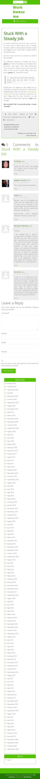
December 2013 (12, 585)
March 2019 (11, 415)
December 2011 (12, 662)
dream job (6, 117)
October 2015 (12, 515)
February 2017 (12, 470)
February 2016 (12, 502)
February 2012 (12, 656)
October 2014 (12, 553)
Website (4, 352)
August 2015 (11, 521)
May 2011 (10, 685)
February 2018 (12, 447)
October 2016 (12, 476)
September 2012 (13, 634)
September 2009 (13, 749)
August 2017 (11, 457)
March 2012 (11, 653)
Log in (9, 760)
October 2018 (12, 425)
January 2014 (11, 582)
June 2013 (10, 605)
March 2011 (11, 691)
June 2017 (10, 460)
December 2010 (12, 701)
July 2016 (10, 486)
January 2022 (11, 383)
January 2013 (11, 621)
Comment (4, 313)
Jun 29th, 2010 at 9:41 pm (21, 197)
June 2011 (10, 682)
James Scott (20, 180)
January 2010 (11, 736)
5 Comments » (10, 120)
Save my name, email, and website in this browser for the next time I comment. (20, 364)
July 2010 (10, 717)
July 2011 (10, 679)
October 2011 (12, 669)
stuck (24, 117)
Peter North (12, 114)
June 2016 (10, 489)
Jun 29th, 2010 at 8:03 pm (21, 182)
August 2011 (11, 675)
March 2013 (11, 614)
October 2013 (12, 592)
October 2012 (12, 630)
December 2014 (12, 547)
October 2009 (12, 746)
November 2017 (12, 451)
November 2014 (12, 550)
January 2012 (11, 659)
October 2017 (12, 454)
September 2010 (13, 711)
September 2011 (13, 672)
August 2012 (11, 637)
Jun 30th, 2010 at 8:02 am (21, 274)
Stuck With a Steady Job (20, 151)
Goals (33, 117)
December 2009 (12, 739)
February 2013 (12, 618)
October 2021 (12, 387)
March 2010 (11, 730)
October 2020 (12, 399)
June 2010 (10, 720)
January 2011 (11, 698)
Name (3, 333)
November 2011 (12, 666)
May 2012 (10, 646)
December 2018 (12, 419)
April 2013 (10, 611)
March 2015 (11, 537)
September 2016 (13, 480)
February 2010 (12, 733)
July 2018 (10, 435)
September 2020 (13, 403)
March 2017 (11, 467)
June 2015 (10, 528)
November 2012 (12, 627)
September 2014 (13, 557)
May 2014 (10, 569)
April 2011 (10, 688)
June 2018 (10, 438)
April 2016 (10, 496)
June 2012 (10, 643)
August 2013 (11, 598)
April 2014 (10, 573)
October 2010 (12, 707)
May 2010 (10, 723)
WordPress (27, 777)
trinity (17, 161)
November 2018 (12, 422)
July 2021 (10, 393)
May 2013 (10, 608)
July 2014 (10, 563)
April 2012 (10, 650)
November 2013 (12, 589)
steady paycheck (16, 117)
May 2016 (10, 492)
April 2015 (10, 534)
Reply (16, 174)
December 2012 (12, 624)
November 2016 (12, 473)
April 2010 (10, 727)
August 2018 (11, 431)
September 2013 (13, 595)
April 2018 (10, 441)
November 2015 (12, 512)
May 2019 (10, 412)
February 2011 (12, 695)
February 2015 (12, 541)
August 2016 (11, 483)
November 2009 (12, 743)
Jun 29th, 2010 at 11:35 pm (21, 228)
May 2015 (10, 531)
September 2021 (13, 390)
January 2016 (11, 505)
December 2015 (12, 508)
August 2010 (11, 714)
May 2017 (10, 464)
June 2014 (10, 566)
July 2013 (10, 602)
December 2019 (12, 409)
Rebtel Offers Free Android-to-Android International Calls (11, 127)
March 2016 (11, 499)
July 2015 (10, 525)
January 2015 (11, 544)
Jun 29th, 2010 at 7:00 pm (21, 163)
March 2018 (11, 444)
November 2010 (12, 704)
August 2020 (11, 406)
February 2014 (12, 579)
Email (3, 343)
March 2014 (11, 576)
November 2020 (12, 396)
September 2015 (13, 518)
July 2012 (10, 640)
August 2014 (11, 560)
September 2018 (13, 428)
